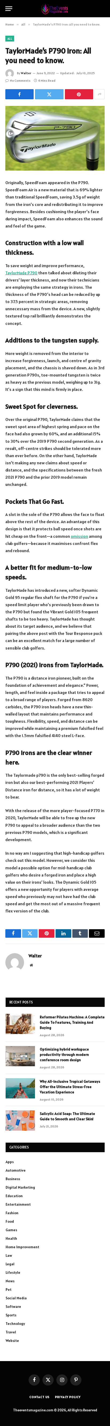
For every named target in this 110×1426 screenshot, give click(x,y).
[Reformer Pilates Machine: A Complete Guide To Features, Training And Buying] (20, 1024)
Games (11, 1229)
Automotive (16, 1170)
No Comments (20, 80)
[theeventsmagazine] (55, 8)
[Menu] (8, 9)
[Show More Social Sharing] (100, 94)
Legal (10, 1264)
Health (11, 1238)
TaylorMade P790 (21, 272)
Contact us (39, 1397)
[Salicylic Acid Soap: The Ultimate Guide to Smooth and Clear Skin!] (20, 1120)
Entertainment (18, 1204)
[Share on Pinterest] (79, 94)
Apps (10, 1161)
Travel (11, 1332)
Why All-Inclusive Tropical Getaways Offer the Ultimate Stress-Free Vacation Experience (70, 1086)
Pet (8, 1289)
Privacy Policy (68, 1397)
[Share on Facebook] (19, 94)
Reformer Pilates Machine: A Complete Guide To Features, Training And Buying (72, 1022)
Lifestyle (13, 1272)
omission (79, 536)
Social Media (16, 1298)
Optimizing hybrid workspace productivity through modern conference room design (64, 1054)
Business (13, 1178)
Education (14, 1195)
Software (13, 1306)
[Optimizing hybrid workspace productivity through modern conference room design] (20, 1056)
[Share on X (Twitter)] (49, 94)
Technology (15, 1323)
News (10, 1281)
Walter (26, 73)
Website (12, 1340)
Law (9, 1255)
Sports (11, 1315)
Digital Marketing (20, 1187)
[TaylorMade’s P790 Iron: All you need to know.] (55, 138)
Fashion (12, 1212)
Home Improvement (22, 1247)
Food (10, 1221)
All (9, 38)
